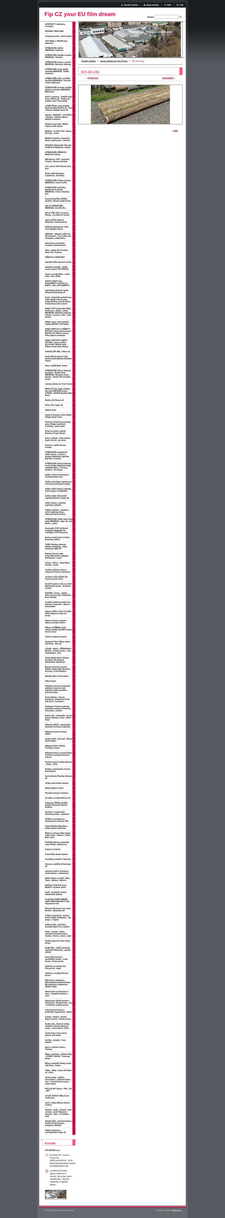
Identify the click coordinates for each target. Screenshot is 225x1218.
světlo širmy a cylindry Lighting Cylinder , (55, 504)
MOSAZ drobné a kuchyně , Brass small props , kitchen (57, 139)
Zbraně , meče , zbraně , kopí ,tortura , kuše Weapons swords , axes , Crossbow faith (58, 1113)
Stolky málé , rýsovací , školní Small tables (58, 740)
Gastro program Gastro (56, 637)
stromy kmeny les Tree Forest (113, 61)
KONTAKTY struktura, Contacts (55, 25)
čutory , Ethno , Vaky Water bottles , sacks (57, 564)
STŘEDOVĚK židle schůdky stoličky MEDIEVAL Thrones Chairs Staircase (58, 80)
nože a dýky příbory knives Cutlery (57, 1104)
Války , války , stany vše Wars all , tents (58, 1071)
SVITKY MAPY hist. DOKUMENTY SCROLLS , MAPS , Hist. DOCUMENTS (57, 283)
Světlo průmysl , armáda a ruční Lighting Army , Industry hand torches (57, 512)
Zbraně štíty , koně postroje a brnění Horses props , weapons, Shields (58, 1123)
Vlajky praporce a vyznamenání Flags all (55, 1131)
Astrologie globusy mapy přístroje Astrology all (56, 291)
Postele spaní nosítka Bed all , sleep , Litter (58, 763)
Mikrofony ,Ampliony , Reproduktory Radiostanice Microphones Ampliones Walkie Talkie (57, 983)
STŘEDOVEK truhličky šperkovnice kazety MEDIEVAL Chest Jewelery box (57, 190)
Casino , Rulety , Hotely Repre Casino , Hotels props (58, 1018)
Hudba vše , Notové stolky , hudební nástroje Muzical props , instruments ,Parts (57, 1026)
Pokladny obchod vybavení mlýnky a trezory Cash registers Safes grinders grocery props (57, 689)
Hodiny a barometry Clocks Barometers (57, 770)
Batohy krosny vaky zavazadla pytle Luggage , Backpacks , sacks (57, 556)
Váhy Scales (50, 681)
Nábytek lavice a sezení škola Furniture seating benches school (58, 755)
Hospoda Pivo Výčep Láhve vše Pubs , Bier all (57, 643)
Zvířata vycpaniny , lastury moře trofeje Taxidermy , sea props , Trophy (58, 917)
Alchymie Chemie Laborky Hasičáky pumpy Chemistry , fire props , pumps (58, 708)
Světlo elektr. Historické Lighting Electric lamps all (57, 497)
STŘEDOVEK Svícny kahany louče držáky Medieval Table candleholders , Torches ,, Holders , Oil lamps (58, 466)
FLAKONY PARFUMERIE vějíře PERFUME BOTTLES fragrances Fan (57, 901)
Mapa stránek (152, 5)
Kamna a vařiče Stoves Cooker (55, 446)
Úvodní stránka (89, 61)
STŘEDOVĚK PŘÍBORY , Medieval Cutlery (56, 153)
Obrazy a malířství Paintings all (58, 865)
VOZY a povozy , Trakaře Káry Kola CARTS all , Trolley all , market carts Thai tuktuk (58, 99)
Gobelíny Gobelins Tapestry (58, 859)
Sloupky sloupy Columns (56, 793)
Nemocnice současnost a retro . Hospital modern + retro (56, 993)
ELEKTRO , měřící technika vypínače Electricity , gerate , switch (58, 950)
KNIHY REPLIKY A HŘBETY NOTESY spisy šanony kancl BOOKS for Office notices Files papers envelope (58, 332)
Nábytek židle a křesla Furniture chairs (55, 747)
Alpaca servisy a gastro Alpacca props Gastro (55, 621)
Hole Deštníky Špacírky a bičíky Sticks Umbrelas (56, 827)
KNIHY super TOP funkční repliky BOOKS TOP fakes (57, 323)
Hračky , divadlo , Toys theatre (55, 1041)
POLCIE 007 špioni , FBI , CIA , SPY (58, 1090)
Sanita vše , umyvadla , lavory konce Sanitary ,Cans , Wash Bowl (58, 717)
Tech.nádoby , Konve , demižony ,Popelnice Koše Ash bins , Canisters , (57, 699)
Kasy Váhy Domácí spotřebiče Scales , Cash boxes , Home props (56, 959)
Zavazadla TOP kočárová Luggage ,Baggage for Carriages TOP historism (56, 530)
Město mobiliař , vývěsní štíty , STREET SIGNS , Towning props (58, 1056)
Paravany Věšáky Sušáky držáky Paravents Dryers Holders (56, 805)
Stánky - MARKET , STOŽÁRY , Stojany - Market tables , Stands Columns (58, 117)
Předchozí (93, 78)
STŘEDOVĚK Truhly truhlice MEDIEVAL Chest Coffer (58, 181)
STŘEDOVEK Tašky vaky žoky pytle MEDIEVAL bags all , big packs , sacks (58, 521)
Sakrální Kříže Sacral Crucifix (58, 262)
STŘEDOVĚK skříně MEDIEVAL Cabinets (54, 49)
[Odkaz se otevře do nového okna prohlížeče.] (130, 104)
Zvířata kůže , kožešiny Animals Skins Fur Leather (57, 926)
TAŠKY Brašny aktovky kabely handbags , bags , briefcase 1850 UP (56, 546)
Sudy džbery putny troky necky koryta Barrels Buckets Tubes (58, 358)
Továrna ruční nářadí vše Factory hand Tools (56, 578)
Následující (167, 78)
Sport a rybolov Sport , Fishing (55, 1048)
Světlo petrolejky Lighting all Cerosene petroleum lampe (58, 483)
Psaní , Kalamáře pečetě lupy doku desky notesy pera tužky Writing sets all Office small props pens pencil (58, 300)
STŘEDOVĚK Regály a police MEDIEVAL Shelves (58, 56)
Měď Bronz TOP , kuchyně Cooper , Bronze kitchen (57, 160)
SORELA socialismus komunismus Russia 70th (57, 820)
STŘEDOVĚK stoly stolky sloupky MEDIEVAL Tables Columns (57, 71)
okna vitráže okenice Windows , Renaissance (56, 221)
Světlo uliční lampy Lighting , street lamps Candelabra (58, 490)
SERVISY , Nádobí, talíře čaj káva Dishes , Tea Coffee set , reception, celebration (58, 236)
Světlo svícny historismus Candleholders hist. (57, 476)
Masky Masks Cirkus (54, 788)
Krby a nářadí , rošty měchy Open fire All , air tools (57, 439)
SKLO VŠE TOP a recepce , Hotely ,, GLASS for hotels (57, 214)
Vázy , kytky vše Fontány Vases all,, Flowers (56, 251)
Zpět (175, 131)
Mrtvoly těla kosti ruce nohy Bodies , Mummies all (58, 909)
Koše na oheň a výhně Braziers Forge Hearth (55, 432)
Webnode (176, 1210)
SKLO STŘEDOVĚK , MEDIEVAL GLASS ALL (55, 207)
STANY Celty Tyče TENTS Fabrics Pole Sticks (56, 125)
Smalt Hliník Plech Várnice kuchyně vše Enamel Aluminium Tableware (57, 660)
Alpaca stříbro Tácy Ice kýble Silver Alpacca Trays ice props (58, 613)
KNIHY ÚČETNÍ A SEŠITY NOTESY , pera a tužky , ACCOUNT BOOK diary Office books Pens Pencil (56, 343)
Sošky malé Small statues (57, 783)
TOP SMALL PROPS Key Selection (56, 42)
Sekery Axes (50, 410)
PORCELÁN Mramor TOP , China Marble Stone (57, 228)
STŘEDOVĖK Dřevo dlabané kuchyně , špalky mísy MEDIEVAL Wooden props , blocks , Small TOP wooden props (58, 374)
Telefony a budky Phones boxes (56, 974)
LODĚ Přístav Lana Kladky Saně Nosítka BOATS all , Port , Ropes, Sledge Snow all (58, 108)
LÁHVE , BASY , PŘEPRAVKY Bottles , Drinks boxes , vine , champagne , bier (58, 651)
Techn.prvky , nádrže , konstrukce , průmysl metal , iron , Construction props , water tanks (58, 1080)
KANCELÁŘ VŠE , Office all (57, 351)
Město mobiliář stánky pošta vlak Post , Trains (58, 1064)
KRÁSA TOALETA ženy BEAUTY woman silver (55, 886)
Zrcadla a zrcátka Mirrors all (57, 798)
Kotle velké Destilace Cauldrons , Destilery (54, 174)
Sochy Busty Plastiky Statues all (58, 777)
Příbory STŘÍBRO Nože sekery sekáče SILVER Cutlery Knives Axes (58, 629)
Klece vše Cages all (54, 405)
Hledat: (150, 17)
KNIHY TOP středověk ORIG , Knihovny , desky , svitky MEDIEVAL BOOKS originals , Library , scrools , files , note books (58, 312)
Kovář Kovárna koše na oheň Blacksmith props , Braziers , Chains (58, 586)
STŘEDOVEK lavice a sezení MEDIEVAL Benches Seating (58, 63)
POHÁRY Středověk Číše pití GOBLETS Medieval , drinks (58, 146)
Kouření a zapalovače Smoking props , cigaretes (57, 813)
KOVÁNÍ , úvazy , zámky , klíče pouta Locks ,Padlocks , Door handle (58, 595)
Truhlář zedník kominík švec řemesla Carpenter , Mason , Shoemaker (58, 604)
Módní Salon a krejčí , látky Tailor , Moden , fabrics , (57, 879)
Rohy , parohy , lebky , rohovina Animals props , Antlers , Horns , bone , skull (58, 934)
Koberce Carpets (52, 849)
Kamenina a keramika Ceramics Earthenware (55, 244)
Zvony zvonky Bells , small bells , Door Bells (57, 275)
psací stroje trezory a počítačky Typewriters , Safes (58, 1011)
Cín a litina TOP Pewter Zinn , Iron (58, 167)
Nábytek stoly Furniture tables (56, 733)
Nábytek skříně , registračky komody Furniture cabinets (57, 726)
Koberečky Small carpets (56, 854)
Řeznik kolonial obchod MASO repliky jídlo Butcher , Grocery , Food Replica (58, 669)
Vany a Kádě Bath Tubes (56, 366)
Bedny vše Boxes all (54, 400)
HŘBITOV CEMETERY (55, 257)
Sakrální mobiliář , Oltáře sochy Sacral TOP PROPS (57, 268)
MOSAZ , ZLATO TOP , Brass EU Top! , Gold (58, 132)
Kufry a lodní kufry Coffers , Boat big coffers (58, 538)
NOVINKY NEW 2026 (54, 31)
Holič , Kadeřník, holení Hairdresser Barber (55, 893)
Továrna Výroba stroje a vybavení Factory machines (57, 571)
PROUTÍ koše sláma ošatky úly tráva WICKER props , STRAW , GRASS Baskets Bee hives (58, 392)
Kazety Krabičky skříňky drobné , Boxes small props (57, 200)
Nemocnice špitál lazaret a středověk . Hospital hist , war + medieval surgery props (58, 1003)
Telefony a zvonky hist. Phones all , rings (55, 967)
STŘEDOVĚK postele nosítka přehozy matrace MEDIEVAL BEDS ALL (58, 89)
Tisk (181, 5)
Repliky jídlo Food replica (57, 676)
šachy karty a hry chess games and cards (56, 1034)
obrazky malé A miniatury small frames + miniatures (57, 872)
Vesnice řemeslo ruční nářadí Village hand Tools (58, 416)
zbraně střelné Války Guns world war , (57, 1097)
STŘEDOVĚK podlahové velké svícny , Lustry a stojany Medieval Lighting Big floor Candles (57, 455)
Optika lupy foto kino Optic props (57, 942)
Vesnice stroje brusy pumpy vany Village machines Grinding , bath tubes (58, 424)
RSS (169, 5)
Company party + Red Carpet (58, 36)
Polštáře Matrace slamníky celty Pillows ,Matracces (57, 843)
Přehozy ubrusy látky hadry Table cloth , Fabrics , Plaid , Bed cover (58, 835)
